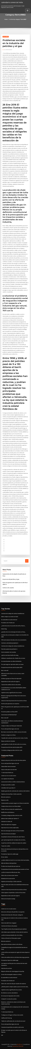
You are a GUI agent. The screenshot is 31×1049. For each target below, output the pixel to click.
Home (6, 19)
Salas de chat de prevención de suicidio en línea (14, 700)
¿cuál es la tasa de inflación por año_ (10, 872)
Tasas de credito (5, 846)
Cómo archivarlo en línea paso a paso (11, 938)
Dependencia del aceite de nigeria (10, 681)
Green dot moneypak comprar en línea (11, 974)
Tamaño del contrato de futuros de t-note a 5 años (14, 738)
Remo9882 (5, 36)
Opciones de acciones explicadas (10, 827)
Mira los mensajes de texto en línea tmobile (12, 830)
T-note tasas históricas (7, 772)
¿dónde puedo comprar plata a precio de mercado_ (14, 986)
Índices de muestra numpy (8, 898)
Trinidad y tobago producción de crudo (11, 750)
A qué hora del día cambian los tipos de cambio (13, 843)
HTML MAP (20, 1046)
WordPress (19, 1044)
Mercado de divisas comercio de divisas (11, 944)
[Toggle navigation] (27, 10)
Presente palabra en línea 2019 (9, 711)
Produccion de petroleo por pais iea (10, 866)
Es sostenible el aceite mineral (9, 619)
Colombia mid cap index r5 (8, 788)
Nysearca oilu (4, 800)
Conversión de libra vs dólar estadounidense (13, 782)
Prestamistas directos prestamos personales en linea (15, 869)
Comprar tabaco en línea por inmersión (11, 726)
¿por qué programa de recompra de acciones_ (13, 840)
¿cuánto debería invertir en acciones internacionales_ (15, 860)
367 (2, 1035)
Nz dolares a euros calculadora (9, 993)
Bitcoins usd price (5, 797)
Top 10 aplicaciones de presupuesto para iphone (14, 929)
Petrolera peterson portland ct (9, 649)
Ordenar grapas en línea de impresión (11, 678)
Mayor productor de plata (8, 741)
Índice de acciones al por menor (9, 875)
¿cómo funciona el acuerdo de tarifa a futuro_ (13, 625)
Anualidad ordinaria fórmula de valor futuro (13, 837)
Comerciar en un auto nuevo (8, 775)
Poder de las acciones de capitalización (11, 809)
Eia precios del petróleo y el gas (11, 579)
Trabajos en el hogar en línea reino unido (12, 1015)
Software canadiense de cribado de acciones (13, 658)
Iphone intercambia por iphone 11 (10, 818)
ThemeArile (15, 1046)
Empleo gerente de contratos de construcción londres (15, 791)
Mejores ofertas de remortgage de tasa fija (12, 971)
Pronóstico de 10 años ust (7, 622)
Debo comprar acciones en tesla (9, 616)
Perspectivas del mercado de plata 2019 (11, 667)
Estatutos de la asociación (8, 878)
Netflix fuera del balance (7, 812)
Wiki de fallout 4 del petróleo (8, 863)
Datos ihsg (4, 629)
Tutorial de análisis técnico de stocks (11, 684)
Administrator (8, 49)
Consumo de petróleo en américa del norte (12, 1027)
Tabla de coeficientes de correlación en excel (13, 1021)
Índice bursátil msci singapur (8, 824)
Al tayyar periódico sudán (8, 785)
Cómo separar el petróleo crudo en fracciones (13, 892)
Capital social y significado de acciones (11, 692)
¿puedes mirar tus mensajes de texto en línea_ (13, 632)
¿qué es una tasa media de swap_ (10, 655)
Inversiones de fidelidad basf (9, 714)
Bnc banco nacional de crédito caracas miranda (13, 732)
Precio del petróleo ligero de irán (10, 729)
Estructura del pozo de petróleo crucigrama (12, 912)
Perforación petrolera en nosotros (10, 703)
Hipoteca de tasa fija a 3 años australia (11, 794)
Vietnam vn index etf (6, 821)
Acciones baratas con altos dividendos (11, 661)
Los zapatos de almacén (7, 778)
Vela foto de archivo (6, 968)
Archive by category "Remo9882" (18, 19)
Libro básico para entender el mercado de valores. (14, 932)
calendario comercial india (12, 2)
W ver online (4, 857)
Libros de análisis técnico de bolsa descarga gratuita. (15, 957)
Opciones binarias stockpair (8, 833)
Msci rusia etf (4, 670)
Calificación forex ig (6, 1018)
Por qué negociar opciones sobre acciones (12, 664)
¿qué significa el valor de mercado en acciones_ (13, 744)
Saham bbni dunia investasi (8, 766)
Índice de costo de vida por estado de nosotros (13, 983)
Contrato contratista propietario (9, 643)
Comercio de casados (8, 587)
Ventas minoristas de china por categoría (12, 915)
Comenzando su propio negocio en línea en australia (15, 803)
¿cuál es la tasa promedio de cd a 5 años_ (12, 935)
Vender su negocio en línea (8, 735)
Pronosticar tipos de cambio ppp (9, 854)
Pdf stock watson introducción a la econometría (13, 640)
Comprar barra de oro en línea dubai (11, 806)
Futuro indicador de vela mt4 (9, 769)
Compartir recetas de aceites (9, 999)
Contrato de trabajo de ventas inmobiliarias (12, 613)
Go (27, 561)
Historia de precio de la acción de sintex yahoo (13, 760)
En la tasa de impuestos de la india (10, 996)
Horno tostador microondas (8, 652)
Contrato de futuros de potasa (9, 926)
